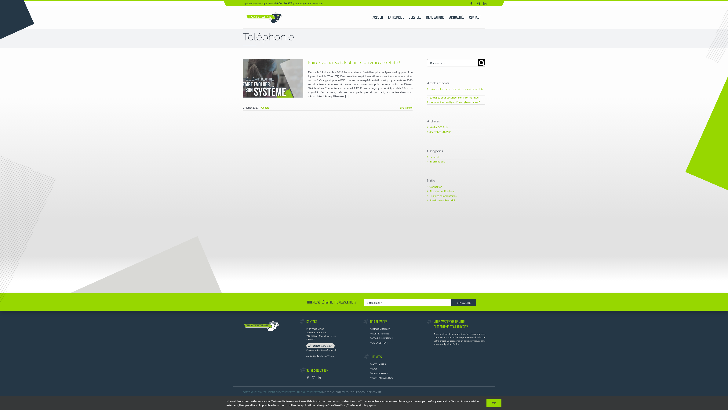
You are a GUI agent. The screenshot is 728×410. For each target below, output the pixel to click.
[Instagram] (313, 377)
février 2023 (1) (438, 127)
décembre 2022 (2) (440, 131)
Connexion (435, 186)
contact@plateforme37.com (309, 3)
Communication (382, 338)
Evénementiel (380, 333)
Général (273, 88)
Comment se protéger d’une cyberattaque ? (454, 102)
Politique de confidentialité (363, 392)
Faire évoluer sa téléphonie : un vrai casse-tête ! (354, 62)
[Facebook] (307, 377)
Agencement (380, 342)
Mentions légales (333, 392)
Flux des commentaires (443, 195)
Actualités (379, 364)
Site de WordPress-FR (442, 200)
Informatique (437, 161)
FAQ (374, 368)
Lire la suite (406, 107)
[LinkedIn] (319, 377)
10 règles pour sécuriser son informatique (454, 97)
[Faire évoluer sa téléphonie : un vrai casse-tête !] (273, 78)
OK (494, 403)
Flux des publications (441, 191)
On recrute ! (380, 373)
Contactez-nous (382, 377)
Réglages (368, 405)
